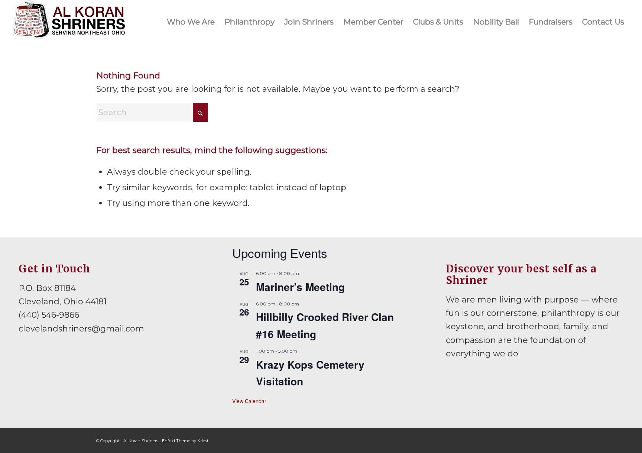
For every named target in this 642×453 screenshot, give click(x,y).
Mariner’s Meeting (300, 286)
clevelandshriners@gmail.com (81, 329)
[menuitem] (191, 21)
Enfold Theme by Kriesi (185, 440)
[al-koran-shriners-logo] (69, 21)
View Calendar (249, 401)
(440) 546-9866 (49, 315)
